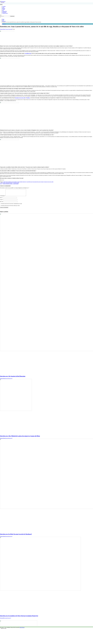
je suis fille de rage (29, 181)
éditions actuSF (17, 181)
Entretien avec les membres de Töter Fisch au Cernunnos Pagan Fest (19, 615)
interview (24, 181)
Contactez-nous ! (5, 13)
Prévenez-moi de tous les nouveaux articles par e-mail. (10, 205)
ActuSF (4, 181)
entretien (21, 181)
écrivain (12, 181)
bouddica (9, 181)
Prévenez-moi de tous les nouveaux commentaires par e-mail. (11, 203)
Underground (4, 11)
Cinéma (3, 9)
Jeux (3, 10)
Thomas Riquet (2, 29)
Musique (3, 8)
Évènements (4, 12)
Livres (3, 7)
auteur (7, 181)
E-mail (1, 199)
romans (42, 181)
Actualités (4, 6)
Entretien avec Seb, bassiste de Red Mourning (12, 376)
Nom (1, 197)
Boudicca (28, 97)
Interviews (4, 23)
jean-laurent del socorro (37, 181)
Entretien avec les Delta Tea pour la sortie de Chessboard (16, 534)
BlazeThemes (22, 627)
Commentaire (2, 195)
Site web (1, 201)
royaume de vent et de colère (48, 181)
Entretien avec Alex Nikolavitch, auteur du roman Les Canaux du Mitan (20, 436)
